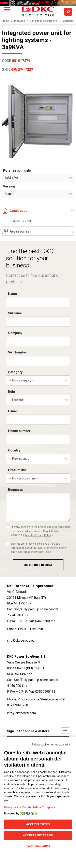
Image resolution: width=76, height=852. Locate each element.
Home (5, 20)
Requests (15, 490)
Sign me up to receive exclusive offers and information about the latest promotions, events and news (39, 548)
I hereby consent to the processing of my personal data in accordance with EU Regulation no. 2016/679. (40, 531)
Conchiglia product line (43, 20)
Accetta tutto (38, 824)
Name (12, 294)
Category (15, 372)
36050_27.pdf (22, 221)
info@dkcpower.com (21, 713)
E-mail (12, 411)
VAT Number (17, 352)
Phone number (19, 431)
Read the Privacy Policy (38, 535)
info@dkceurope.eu (20, 640)
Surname (15, 313)
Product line (17, 470)
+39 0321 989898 (30, 629)
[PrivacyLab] (28, 813)
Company (15, 333)
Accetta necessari (38, 835)
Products (19, 20)
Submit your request (38, 564)
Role (11, 392)
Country (14, 450)
